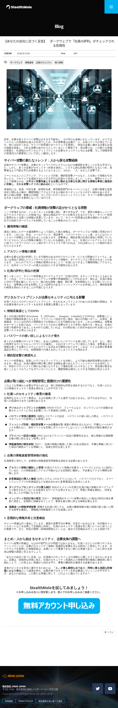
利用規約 (9, 701)
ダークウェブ (16, 62)
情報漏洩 (29, 62)
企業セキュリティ (44, 62)
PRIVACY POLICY (25, 701)
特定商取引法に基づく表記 (50, 701)
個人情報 (59, 62)
